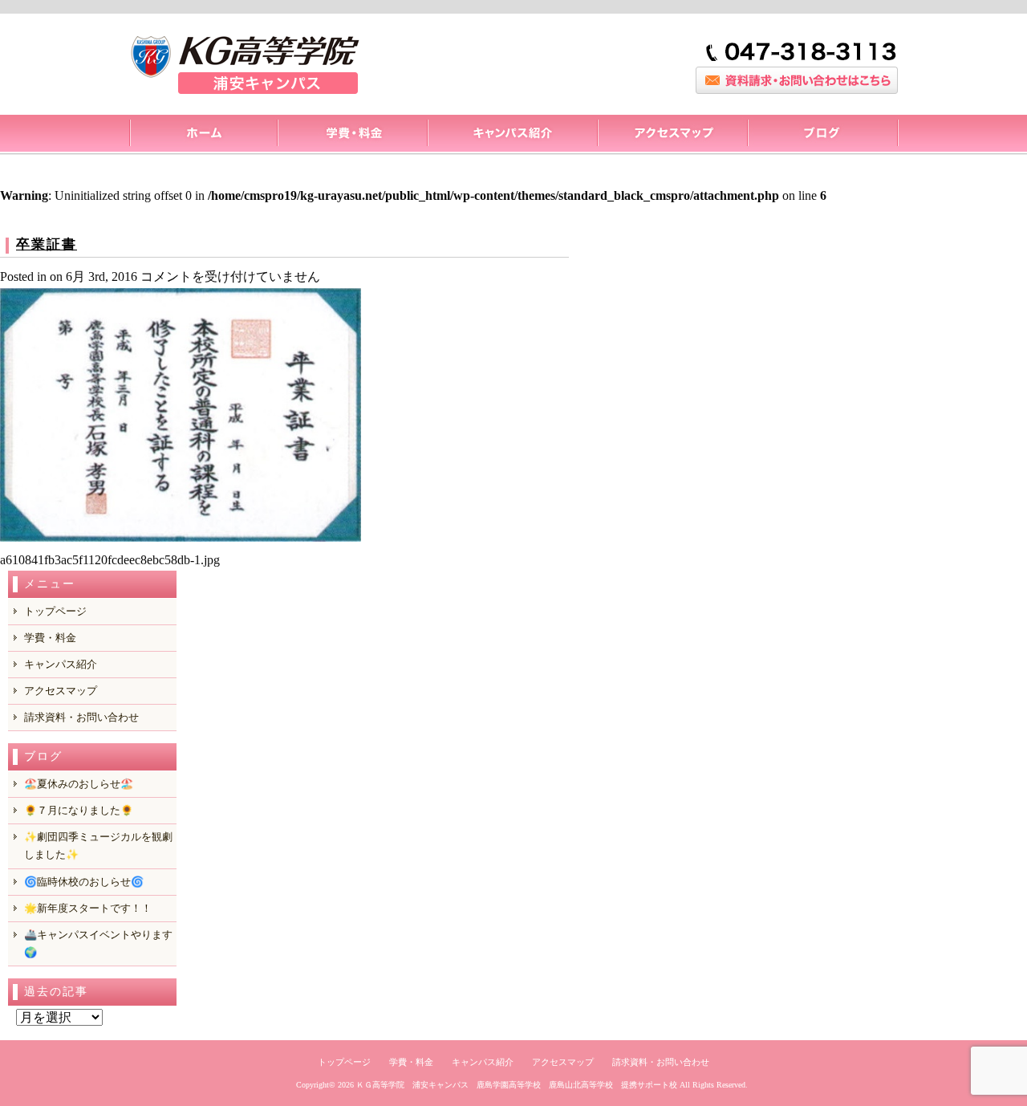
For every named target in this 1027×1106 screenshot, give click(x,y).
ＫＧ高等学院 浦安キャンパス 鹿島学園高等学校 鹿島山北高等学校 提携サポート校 (516, 1084)
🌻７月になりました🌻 (78, 810)
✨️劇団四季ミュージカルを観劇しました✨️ (98, 845)
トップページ (202, 135)
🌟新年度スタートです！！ (88, 908)
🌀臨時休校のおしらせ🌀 (84, 882)
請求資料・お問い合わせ (81, 717)
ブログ (823, 135)
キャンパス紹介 (512, 135)
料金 (352, 135)
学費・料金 (50, 638)
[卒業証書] (180, 537)
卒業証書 (46, 244)
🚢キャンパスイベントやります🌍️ (98, 943)
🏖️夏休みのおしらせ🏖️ (78, 784)
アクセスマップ (672, 135)
